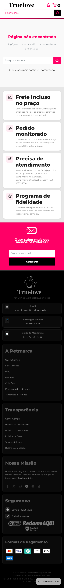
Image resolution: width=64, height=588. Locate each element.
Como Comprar (13, 418)
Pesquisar (10, 377)
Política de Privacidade (17, 424)
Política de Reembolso (17, 430)
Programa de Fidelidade (17, 389)
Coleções (10, 383)
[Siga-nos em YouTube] (33, 486)
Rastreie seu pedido (15, 448)
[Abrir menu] (4, 5)
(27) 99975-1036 (32, 323)
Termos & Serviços (14, 442)
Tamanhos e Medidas (16, 394)
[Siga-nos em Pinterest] (26, 486)
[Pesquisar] (57, 13)
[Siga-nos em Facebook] (7, 486)
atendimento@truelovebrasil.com (32, 310)
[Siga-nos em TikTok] (39, 486)
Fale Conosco (12, 365)
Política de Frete (13, 436)
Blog (7, 371)
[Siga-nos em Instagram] (20, 486)
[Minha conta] (48, 4)
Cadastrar (32, 261)
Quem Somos (12, 360)
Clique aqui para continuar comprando (32, 70)
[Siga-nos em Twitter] (13, 486)
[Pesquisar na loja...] (57, 60)
